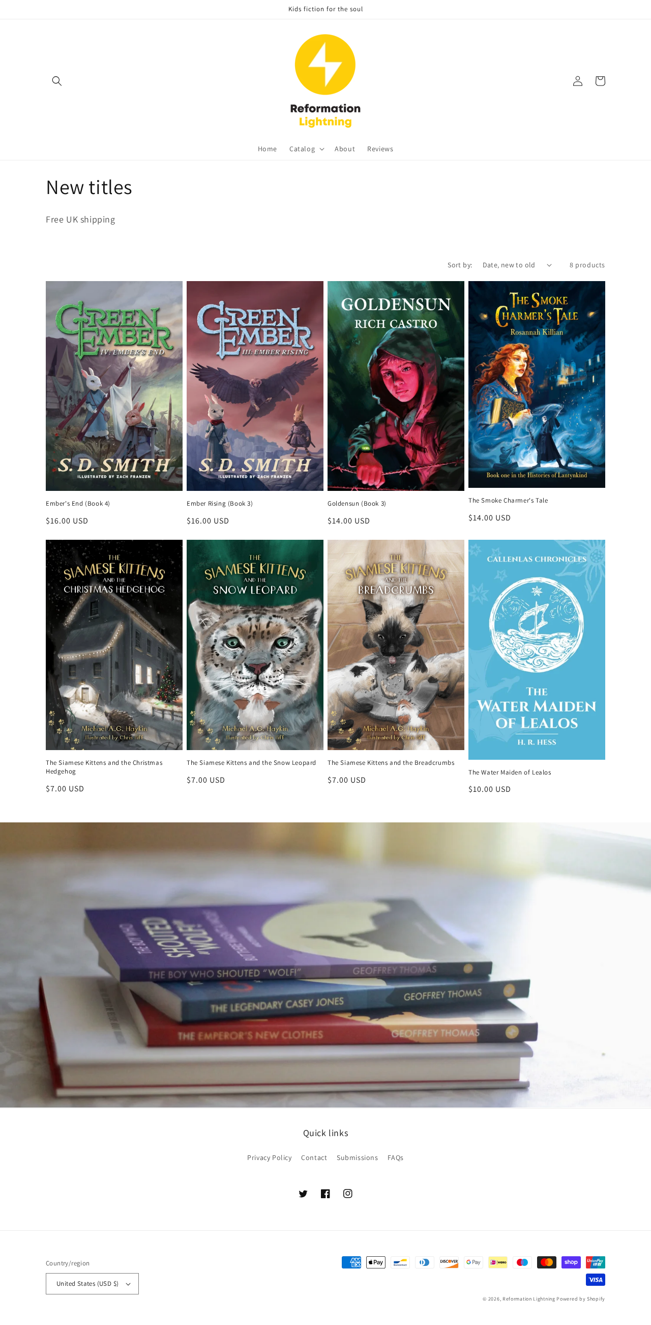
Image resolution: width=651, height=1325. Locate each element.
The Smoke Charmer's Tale (508, 500)
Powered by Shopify (580, 1298)
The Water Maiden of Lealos (509, 772)
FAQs (395, 1157)
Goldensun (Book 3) (357, 504)
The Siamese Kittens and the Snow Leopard (251, 763)
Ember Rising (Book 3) (220, 504)
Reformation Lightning (528, 1298)
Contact (314, 1157)
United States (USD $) (87, 1283)
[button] (57, 81)
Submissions (357, 1157)
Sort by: (460, 264)
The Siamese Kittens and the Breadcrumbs (391, 763)
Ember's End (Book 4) (78, 504)
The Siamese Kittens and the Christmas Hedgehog (104, 767)
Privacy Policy (269, 1157)
